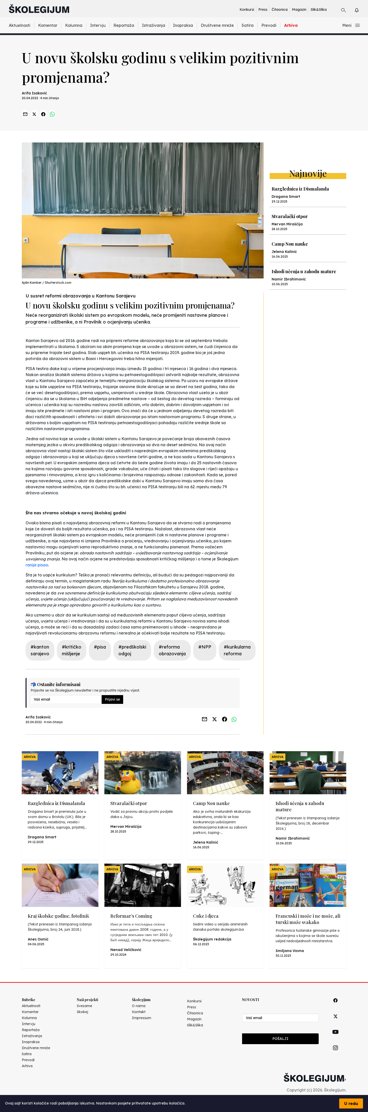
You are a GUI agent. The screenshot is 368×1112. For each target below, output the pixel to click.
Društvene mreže (217, 25)
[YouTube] (335, 1037)
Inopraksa (183, 25)
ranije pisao (37, 564)
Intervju (98, 25)
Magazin (299, 9)
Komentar (47, 25)
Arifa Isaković (34, 93)
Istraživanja (153, 25)
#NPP (204, 647)
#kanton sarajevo (40, 650)
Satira (248, 25)
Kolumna (73, 25)
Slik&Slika (319, 9)
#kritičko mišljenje (71, 650)
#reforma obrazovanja (172, 650)
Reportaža (123, 25)
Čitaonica (280, 9)
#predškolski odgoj (132, 650)
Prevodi (268, 25)
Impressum (141, 1018)
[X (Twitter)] (335, 1022)
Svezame (84, 1006)
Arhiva (291, 25)
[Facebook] (335, 1006)
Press (262, 9)
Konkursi (247, 9)
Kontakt (138, 1012)
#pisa (100, 647)
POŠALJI (280, 1038)
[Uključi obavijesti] (361, 9)
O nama (138, 1006)
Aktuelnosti (19, 25)
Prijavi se (112, 699)
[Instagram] (335, 1053)
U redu (351, 1103)
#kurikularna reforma (237, 650)
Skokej (82, 1012)
